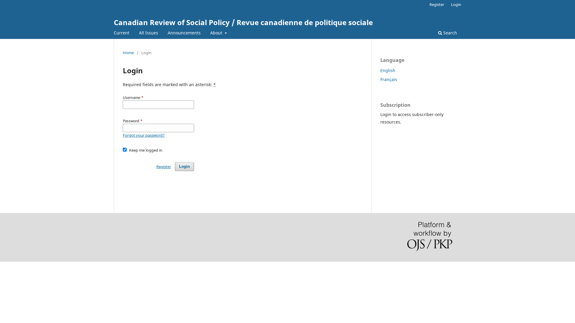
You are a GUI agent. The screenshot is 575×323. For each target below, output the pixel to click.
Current (121, 33)
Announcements (184, 33)
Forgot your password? (144, 135)
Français (388, 79)
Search (449, 33)
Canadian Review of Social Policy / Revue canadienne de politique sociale (243, 22)
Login (456, 4)
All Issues (148, 33)
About (216, 33)
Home (128, 52)
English (387, 70)
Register (436, 4)
